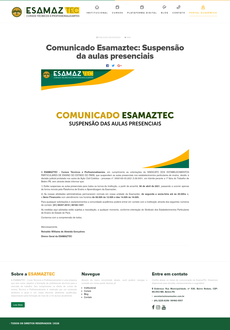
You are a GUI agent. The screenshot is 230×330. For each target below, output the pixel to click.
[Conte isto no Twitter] (113, 65)
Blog (164, 13)
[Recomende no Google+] (120, 65)
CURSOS (117, 13)
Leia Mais (18, 304)
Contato (178, 13)
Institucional (97, 13)
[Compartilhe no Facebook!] (108, 65)
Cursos (87, 290)
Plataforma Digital (142, 13)
